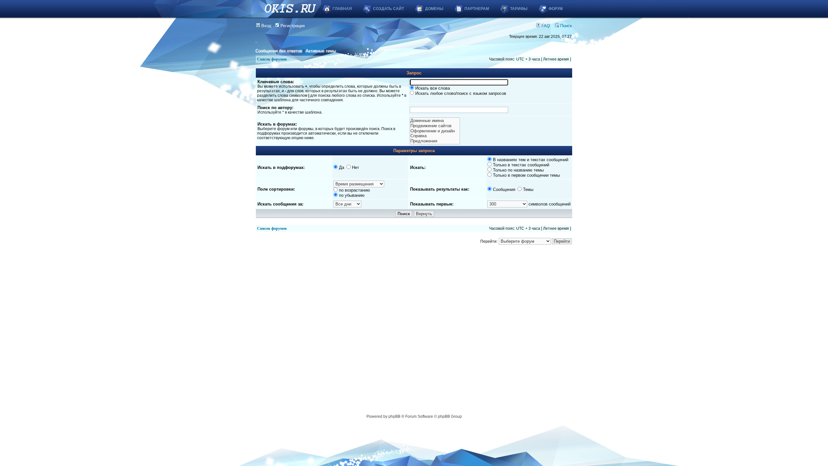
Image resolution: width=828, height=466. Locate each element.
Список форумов (272, 59)
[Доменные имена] (434, 120)
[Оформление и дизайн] (434, 131)
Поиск (565, 25)
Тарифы (519, 8)
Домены (434, 8)
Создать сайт (388, 8)
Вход (265, 25)
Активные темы (321, 51)
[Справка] (434, 136)
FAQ (545, 25)
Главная (342, 8)
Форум (556, 8)
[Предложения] (434, 141)
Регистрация (292, 25)
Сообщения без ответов (279, 51)
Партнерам (476, 8)
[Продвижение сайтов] (434, 125)
